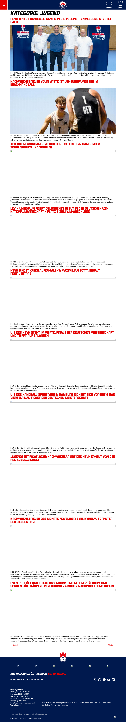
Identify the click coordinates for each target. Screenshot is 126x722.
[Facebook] (104, 679)
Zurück (14, 645)
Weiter (112, 645)
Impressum (13, 718)
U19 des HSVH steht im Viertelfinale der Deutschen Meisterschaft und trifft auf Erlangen (62, 334)
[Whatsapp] (95, 679)
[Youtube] (108, 679)
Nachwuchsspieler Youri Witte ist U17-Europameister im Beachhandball (54, 83)
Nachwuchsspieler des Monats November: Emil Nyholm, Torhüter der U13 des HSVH (61, 520)
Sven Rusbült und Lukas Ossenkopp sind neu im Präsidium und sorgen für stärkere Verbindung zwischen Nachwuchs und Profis (62, 584)
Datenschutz (23, 718)
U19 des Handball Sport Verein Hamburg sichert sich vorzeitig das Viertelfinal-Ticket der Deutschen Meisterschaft (62, 396)
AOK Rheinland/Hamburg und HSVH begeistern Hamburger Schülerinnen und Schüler (55, 145)
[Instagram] (99, 679)
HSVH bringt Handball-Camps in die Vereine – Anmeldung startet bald (61, 20)
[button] (3, 4)
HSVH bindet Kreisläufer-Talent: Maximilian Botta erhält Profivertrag (55, 272)
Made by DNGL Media (35, 718)
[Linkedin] (113, 679)
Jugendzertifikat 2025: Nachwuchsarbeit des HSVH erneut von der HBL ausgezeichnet (62, 458)
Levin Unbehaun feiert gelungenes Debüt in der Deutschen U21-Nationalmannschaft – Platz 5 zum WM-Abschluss (59, 210)
